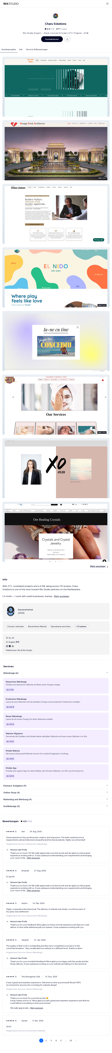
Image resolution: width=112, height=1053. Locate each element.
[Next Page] (76, 1040)
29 (71, 1040)
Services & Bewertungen (37, 49)
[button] (56, 87)
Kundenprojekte (9, 49)
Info (21, 49)
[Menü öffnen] (107, 4)
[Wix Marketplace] (11, 3)
